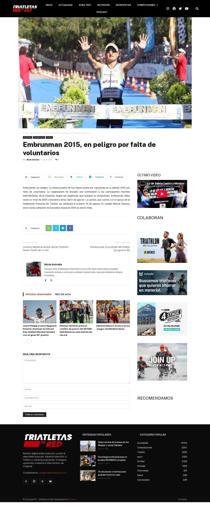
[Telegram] (63, 228)
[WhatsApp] (49, 228)
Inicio (25, 133)
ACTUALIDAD (66, 5)
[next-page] (30, 341)
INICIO (49, 5)
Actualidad (35, 133)
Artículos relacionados (38, 294)
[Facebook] (70, 228)
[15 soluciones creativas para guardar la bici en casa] (87, 475)
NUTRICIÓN (103, 5)
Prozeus (72, 499)
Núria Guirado (33, 160)
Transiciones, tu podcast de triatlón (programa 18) (110, 248)
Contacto (182, 499)
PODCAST (102, 12)
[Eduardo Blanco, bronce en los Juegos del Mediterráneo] (113, 311)
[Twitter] (56, 228)
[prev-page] (25, 341)
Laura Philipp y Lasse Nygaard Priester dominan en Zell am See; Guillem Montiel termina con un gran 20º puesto (39, 330)
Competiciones (39, 137)
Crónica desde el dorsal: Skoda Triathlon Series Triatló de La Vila (45, 248)
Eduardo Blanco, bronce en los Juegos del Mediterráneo (113, 327)
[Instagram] (34, 481)
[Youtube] (50, 481)
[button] (197, 8)
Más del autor (63, 294)
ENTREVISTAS (123, 5)
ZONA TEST (85, 5)
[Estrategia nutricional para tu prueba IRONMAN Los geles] (87, 460)
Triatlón (49, 137)
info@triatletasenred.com (53, 472)
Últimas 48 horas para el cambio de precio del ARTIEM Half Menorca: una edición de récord (76, 330)
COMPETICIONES (146, 5)
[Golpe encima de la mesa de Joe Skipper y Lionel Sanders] (87, 446)
